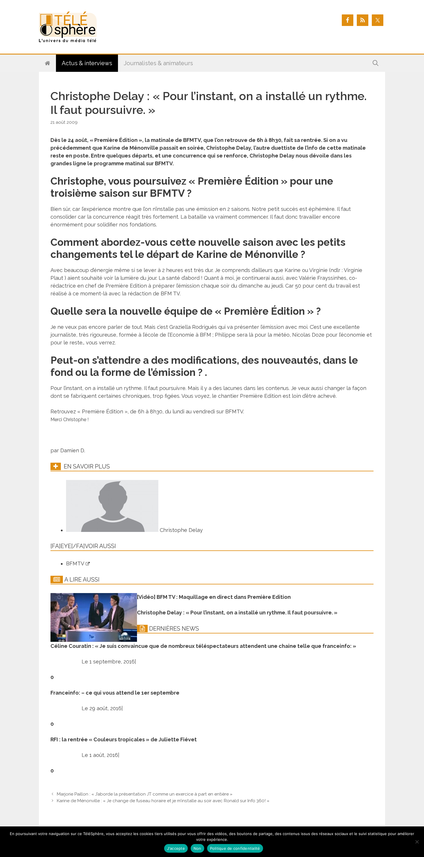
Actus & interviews (87, 63)
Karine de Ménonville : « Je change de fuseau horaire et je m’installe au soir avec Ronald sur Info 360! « (164, 800)
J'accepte (176, 848)
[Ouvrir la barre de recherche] (375, 63)
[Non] (417, 842)
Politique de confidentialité (235, 848)
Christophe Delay (180, 530)
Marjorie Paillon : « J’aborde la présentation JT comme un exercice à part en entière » (144, 794)
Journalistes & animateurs (158, 63)
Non (197, 848)
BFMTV (76, 563)
